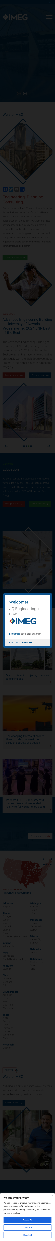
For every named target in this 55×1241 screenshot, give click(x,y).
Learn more (14, 633)
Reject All (27, 1235)
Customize (27, 1227)
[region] (27, 1217)
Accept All (27, 1220)
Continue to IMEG (19, 643)
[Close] (52, 1195)
